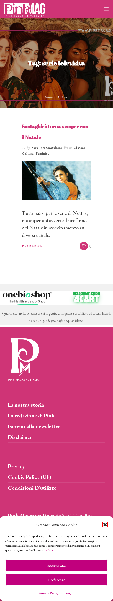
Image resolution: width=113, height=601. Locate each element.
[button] (105, 524)
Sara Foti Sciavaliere (47, 147)
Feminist (42, 153)
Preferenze (56, 579)
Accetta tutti (57, 565)
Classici (80, 147)
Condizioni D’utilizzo (32, 487)
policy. (49, 550)
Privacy (66, 593)
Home (49, 97)
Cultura (27, 153)
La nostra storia (26, 404)
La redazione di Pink (31, 415)
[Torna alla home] (23, 358)
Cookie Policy (49, 593)
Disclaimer (20, 437)
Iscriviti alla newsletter (34, 426)
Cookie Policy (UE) (29, 477)
